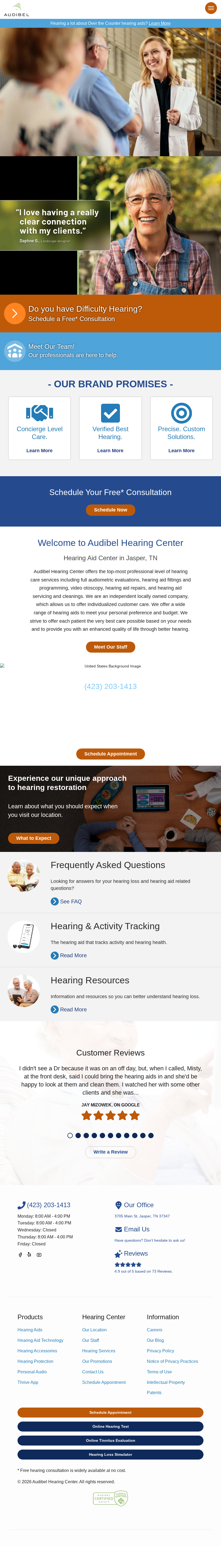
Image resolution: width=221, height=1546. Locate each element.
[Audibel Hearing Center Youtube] (39, 1255)
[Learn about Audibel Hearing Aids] (110, 92)
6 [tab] (110, 1135)
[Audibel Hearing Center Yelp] (29, 1255)
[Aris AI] (110, 225)
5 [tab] (102, 1135)
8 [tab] (126, 1135)
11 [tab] (151, 1135)
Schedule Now (110, 510)
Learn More (160, 23)
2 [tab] (78, 1135)
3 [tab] (86, 1135)
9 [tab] (134, 1135)
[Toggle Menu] (211, 8)
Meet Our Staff (110, 647)
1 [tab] (70, 1135)
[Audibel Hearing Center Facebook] (20, 1255)
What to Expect (33, 838)
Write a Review (111, 1152)
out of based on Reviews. (144, 1261)
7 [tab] (118, 1135)
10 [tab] (143, 1135)
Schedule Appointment (110, 754)
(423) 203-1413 (110, 686)
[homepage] (16, 9)
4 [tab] (94, 1135)
